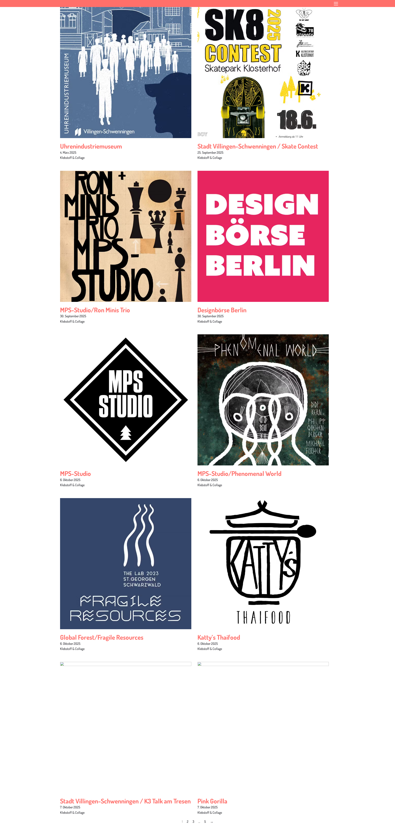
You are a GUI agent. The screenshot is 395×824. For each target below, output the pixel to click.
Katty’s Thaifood (219, 637)
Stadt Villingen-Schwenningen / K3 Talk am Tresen (125, 801)
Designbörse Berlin (222, 310)
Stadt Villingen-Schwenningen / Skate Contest (258, 146)
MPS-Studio (75, 473)
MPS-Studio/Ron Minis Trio (95, 310)
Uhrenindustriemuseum (91, 146)
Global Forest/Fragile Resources (101, 637)
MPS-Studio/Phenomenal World (239, 473)
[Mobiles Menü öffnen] (336, 3)
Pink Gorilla (212, 801)
